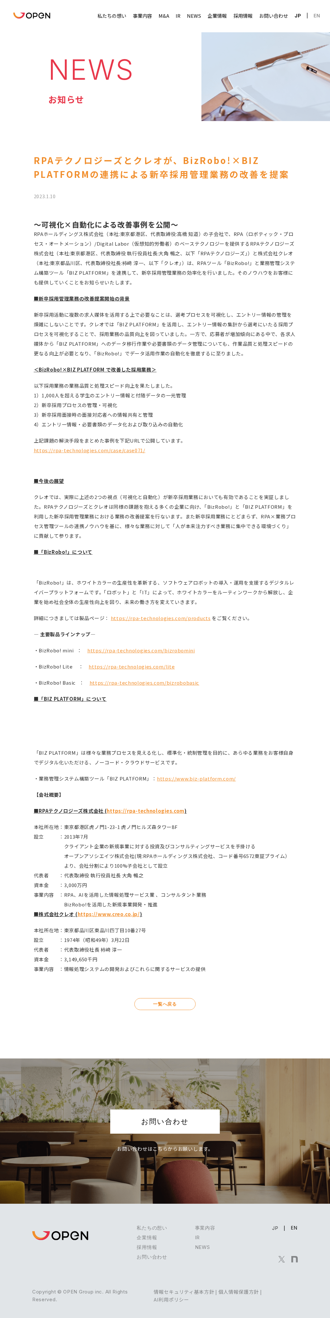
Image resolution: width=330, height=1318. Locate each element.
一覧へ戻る (165, 1003)
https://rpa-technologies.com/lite (132, 666)
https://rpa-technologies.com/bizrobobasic (144, 682)
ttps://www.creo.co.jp (109, 914)
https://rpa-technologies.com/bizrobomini (141, 650)
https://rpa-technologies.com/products (161, 618)
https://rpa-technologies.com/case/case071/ (89, 450)
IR (197, 1237)
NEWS (202, 1247)
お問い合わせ (165, 1121)
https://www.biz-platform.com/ (196, 778)
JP (298, 16)
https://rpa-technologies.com (145, 810)
